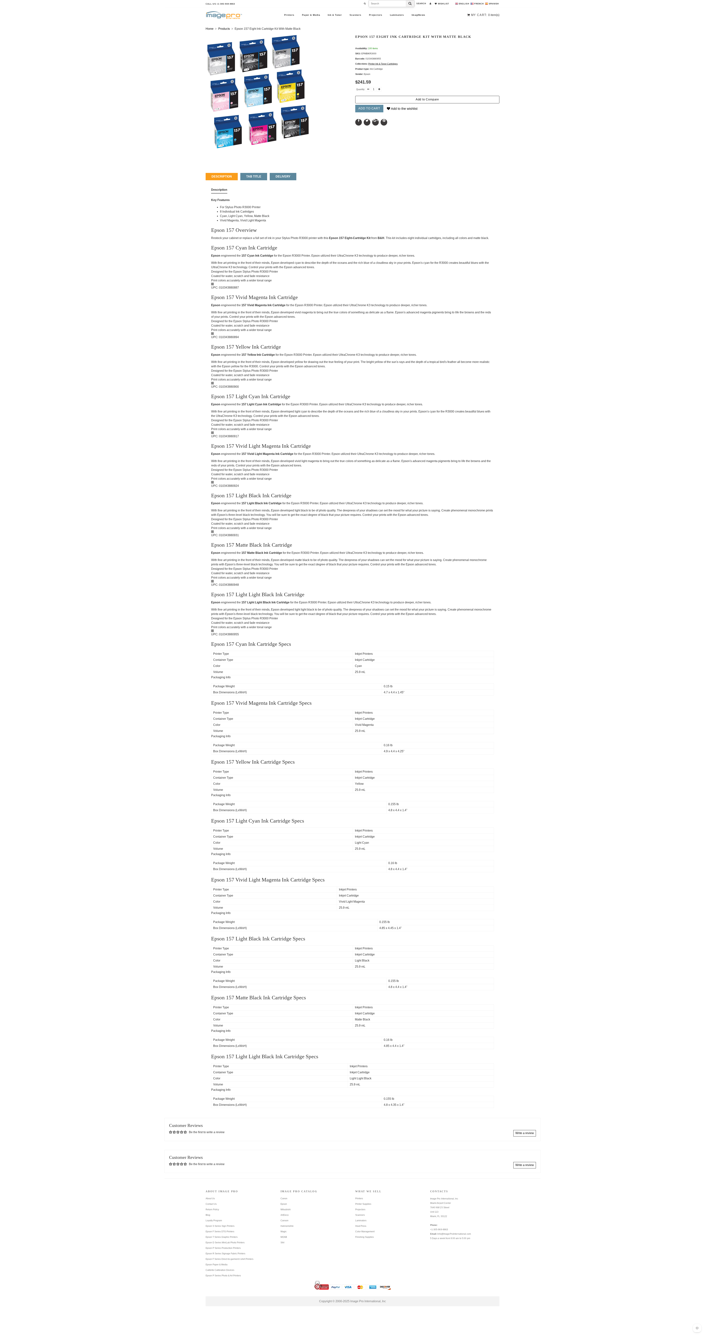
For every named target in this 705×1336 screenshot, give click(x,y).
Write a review (524, 1133)
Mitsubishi (286, 1209)
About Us (210, 1198)
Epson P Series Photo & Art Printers (223, 1275)
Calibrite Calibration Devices (220, 1270)
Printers (289, 15)
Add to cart (369, 108)
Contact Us (211, 1204)
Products (224, 28)
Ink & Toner (335, 15)
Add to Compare (427, 99)
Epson (284, 1204)
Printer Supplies (363, 1204)
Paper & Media (311, 15)
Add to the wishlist (403, 109)
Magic (284, 1231)
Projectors (375, 15)
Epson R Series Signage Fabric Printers (225, 1253)
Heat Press (360, 1226)
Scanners (355, 15)
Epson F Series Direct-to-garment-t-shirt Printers (229, 1259)
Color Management (365, 1231)
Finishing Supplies (364, 1237)
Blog (208, 1215)
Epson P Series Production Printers (223, 1248)
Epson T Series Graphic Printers (222, 1237)
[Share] (358, 122)
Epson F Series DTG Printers (220, 1231)
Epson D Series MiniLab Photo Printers (225, 1242)
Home (210, 28)
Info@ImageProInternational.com (454, 1234)
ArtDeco (285, 1215)
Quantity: (360, 89)
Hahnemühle (287, 1226)
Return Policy (212, 1209)
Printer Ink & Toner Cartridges (383, 64)
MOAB (284, 1237)
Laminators (397, 15)
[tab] (219, 190)
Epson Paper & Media (216, 1264)
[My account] (430, 3)
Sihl (282, 1242)
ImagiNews (418, 15)
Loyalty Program (214, 1220)
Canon (284, 1198)
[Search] (410, 3)
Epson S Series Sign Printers (220, 1226)
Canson (284, 1220)
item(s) (485, 15)
